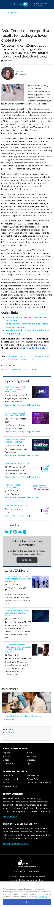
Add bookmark (9, 61)
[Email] (20, 533)
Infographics (8, 763)
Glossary (31, 760)
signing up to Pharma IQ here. (36, 348)
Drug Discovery (13, 359)
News (29, 753)
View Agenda (23, 405)
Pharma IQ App (10, 786)
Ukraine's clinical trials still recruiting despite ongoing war (23, 717)
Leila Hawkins (21, 71)
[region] (27, 894)
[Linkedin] (7, 533)
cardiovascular (25, 356)
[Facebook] (11, 533)
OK (27, 902)
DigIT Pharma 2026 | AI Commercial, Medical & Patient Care (15, 389)
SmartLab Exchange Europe (17, 463)
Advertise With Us (35, 775)
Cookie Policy (33, 779)
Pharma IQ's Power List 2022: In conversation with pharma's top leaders (18, 579)
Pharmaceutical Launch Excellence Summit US (15, 414)
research (24, 359)
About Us (7, 783)
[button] (27, 13)
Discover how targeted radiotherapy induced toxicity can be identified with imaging (18, 648)
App (29, 763)
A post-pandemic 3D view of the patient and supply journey (17, 613)
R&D (32, 359)
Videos (6, 760)
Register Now (10, 405)
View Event (35, 405)
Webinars (31, 756)
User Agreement (10, 779)
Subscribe (22, 369)
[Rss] (25, 533)
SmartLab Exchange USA (16, 505)
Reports (6, 753)
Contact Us (8, 775)
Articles (6, 756)
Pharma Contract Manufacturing (12, 486)
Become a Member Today (39, 783)
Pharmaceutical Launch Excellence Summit (15, 441)
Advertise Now (10, 817)
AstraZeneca (38, 356)
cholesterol (13, 356)
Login (12, 369)
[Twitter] (15, 533)
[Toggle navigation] (5, 4)
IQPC (38, 871)
